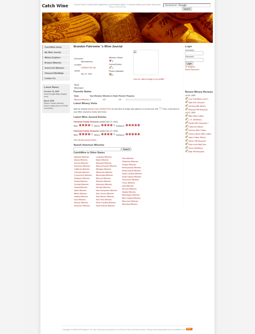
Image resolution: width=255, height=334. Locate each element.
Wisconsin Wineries (130, 201)
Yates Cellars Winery (197, 137)
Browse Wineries (53, 63)
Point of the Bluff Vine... (198, 144)
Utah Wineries (128, 186)
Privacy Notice (140, 330)
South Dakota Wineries (131, 177)
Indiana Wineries (81, 196)
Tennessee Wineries (130, 180)
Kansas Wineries (81, 203)
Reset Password (192, 69)
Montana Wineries (103, 181)
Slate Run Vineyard (196, 102)
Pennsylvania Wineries (131, 167)
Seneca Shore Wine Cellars (199, 134)
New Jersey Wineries (105, 193)
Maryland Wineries (104, 163)
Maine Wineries (102, 160)
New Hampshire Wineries (106, 190)
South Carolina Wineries (132, 174)
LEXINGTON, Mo (88, 68)
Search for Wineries (54, 68)
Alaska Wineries (81, 160)
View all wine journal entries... (86, 140)
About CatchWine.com (176, 330)
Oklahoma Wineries (130, 161)
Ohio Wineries (128, 158)
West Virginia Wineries (131, 198)
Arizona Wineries (81, 163)
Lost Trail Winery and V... (198, 99)
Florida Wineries (81, 181)
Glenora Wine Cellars (197, 130)
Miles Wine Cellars (196, 116)
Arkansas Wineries (82, 166)
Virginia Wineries (129, 192)
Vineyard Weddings (54, 73)
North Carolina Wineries (106, 203)
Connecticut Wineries (83, 175)
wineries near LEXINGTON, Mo (100, 109)
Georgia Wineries (81, 184)
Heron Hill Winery (195, 148)
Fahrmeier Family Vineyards (86, 122)
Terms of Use (125, 330)
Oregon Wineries (129, 165)
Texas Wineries (128, 183)
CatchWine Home (53, 47)
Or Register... (190, 67)
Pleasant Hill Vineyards (198, 110)
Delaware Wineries (82, 178)
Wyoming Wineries (130, 204)
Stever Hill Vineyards (197, 141)
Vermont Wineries (129, 189)
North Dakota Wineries (105, 206)
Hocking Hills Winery (197, 106)
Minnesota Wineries (104, 172)
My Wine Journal (53, 52)
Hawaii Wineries (80, 187)
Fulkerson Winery (195, 127)
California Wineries (82, 169)
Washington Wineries (131, 195)
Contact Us (50, 78)
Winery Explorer (53, 57)
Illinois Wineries (80, 193)
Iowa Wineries (80, 200)
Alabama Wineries (81, 157)
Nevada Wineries (103, 187)
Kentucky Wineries (82, 206)
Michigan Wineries (103, 169)
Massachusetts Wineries (106, 166)
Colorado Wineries (82, 172)
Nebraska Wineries (104, 184)
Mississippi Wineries (104, 175)
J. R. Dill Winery (195, 120)
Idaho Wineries (80, 190)
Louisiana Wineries (104, 157)
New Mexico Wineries (105, 196)
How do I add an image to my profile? (148, 79)
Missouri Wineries (81, 100)
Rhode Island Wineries (131, 171)
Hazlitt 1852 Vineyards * (198, 123)
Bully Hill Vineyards (196, 152)
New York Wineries (104, 200)
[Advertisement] (56, 167)
